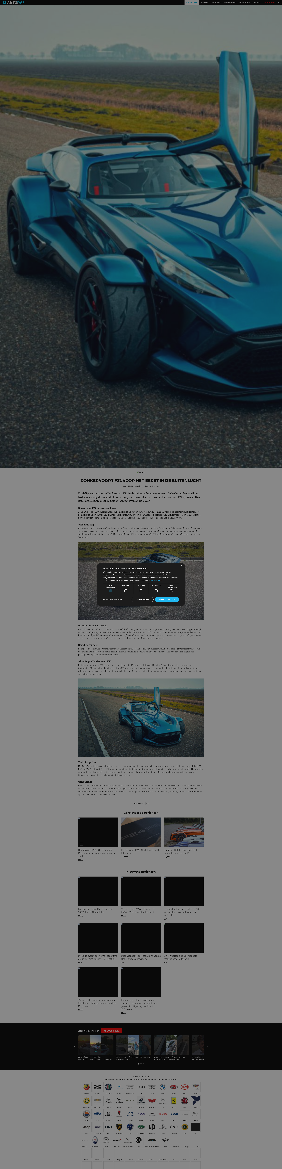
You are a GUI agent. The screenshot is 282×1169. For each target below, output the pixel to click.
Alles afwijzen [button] (142, 599)
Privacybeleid (156, 580)
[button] (112, 599)
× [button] (181, 566)
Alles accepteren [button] (167, 599)
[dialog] (141, 584)
